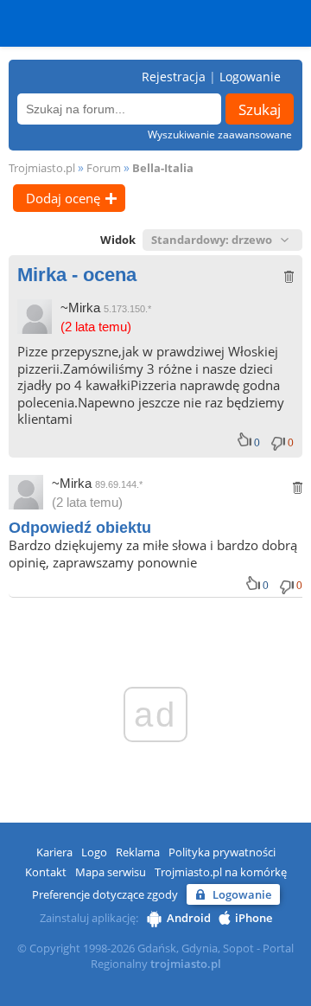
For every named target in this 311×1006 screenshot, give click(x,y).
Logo (94, 852)
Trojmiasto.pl (42, 168)
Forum (103, 168)
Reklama (138, 852)
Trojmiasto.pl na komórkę (221, 872)
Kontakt (46, 872)
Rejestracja (174, 76)
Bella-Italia (163, 168)
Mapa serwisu (110, 872)
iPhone (253, 918)
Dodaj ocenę (63, 198)
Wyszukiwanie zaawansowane (220, 134)
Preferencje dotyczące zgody (105, 894)
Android (189, 918)
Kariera (54, 852)
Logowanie (250, 76)
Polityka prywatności (222, 852)
